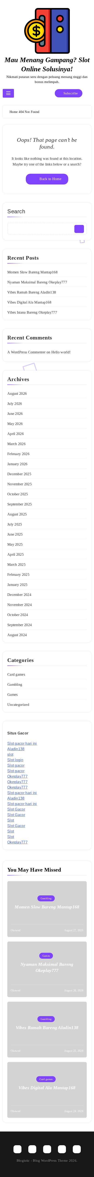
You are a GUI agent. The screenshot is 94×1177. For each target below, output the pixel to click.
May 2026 (15, 424)
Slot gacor (15, 765)
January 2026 (17, 464)
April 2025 (15, 554)
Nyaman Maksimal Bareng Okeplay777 (37, 282)
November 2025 (19, 484)
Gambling (14, 684)
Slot (10, 820)
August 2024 (17, 635)
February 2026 (18, 454)
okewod (16, 930)
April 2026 (15, 434)
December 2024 (19, 595)
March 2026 (16, 444)
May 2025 (15, 544)
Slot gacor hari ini (22, 743)
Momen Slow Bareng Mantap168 (32, 272)
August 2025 (17, 514)
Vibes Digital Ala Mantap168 (29, 302)
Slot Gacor (16, 809)
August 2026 (17, 393)
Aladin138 (16, 749)
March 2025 (16, 564)
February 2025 (18, 574)
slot (10, 754)
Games (12, 695)
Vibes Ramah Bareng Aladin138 (31, 292)
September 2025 (19, 504)
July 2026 (14, 404)
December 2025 (19, 474)
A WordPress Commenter (26, 352)
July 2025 (14, 524)
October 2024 (17, 615)
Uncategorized (18, 705)
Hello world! (61, 352)
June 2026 (15, 414)
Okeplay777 (17, 776)
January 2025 (17, 585)
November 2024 (19, 605)
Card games (16, 674)
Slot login (15, 760)
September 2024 (19, 625)
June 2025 (15, 534)
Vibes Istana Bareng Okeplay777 (32, 312)
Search (16, 211)
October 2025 (17, 494)
